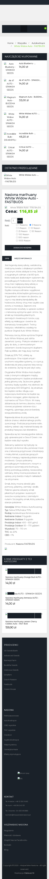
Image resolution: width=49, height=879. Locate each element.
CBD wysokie (10, 725)
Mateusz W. (29, 873)
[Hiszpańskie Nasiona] (24, 13)
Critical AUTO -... (26, 147)
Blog (6, 850)
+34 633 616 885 (22, 811)
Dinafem (8, 675)
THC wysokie (9, 730)
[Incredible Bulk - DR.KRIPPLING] (10, 137)
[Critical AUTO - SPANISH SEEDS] (10, 152)
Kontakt (7, 845)
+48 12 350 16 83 (21, 801)
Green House (10, 689)
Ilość (7, 225)
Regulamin (9, 830)
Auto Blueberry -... (27, 63)
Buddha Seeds (10, 665)
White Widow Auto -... (29, 175)
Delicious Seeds (11, 670)
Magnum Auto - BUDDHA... (31, 97)
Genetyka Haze (11, 749)
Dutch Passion (10, 679)
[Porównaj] (38, 571)
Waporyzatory (10, 744)
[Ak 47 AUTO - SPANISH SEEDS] (10, 85)
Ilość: (8, 220)
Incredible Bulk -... (27, 133)
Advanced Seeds (11, 655)
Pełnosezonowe (11, 716)
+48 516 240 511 (19, 805)
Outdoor (8, 735)
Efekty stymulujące (12, 754)
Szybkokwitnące (11, 740)
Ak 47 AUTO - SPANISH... (30, 80)
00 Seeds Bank (11, 650)
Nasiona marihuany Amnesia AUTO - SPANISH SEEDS (22, 599)
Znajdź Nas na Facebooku (15, 840)
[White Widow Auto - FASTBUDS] (10, 178)
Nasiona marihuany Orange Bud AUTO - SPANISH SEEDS (23, 578)
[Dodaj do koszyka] (21, 571)
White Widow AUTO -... (29, 113)
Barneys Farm (10, 660)
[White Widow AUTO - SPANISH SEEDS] (10, 120)
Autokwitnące (10, 720)
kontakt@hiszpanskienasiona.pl (18, 815)
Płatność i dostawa (12, 835)
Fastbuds (8, 684)
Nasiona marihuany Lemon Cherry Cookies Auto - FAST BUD (21, 622)
